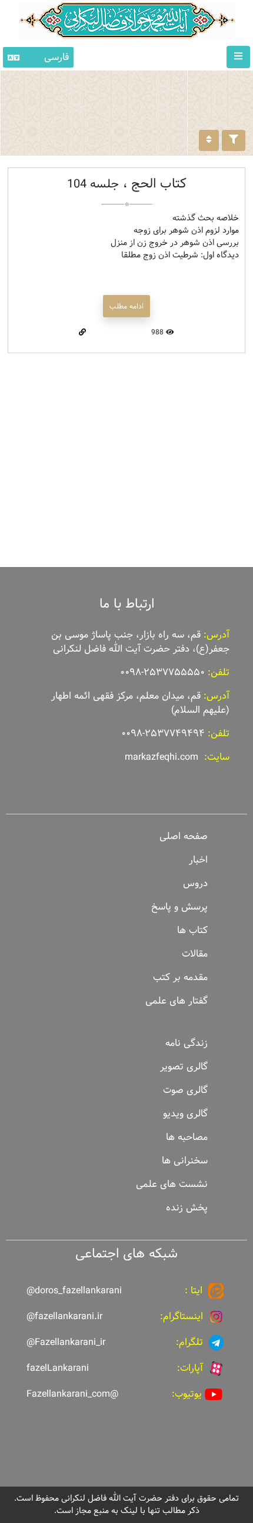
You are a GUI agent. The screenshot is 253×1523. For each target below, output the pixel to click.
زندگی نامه (186, 1043)
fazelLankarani (57, 1368)
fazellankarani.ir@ (64, 1316)
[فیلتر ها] (233, 140)
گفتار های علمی (176, 1001)
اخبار (198, 860)
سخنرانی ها (185, 1161)
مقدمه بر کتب (180, 977)
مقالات (195, 954)
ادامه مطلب (126, 306)
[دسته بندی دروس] (209, 140)
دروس (195, 883)
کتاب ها (192, 930)
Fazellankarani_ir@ (65, 1342)
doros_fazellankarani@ (74, 1291)
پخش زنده (187, 1208)
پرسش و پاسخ (179, 907)
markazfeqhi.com (161, 757)
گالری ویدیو (185, 1114)
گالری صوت (185, 1090)
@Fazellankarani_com (72, 1394)
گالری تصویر (184, 1067)
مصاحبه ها (187, 1137)
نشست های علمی (172, 1184)
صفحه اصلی (183, 836)
